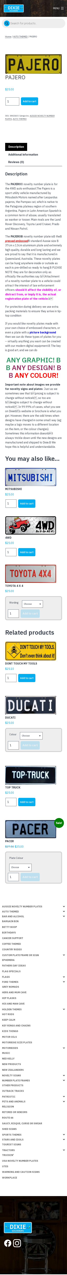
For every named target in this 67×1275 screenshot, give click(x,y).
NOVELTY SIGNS (11, 1075)
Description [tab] (16, 146)
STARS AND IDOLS (13, 1139)
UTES (5, 1166)
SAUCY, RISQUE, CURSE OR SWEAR (22, 1123)
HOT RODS (8, 1014)
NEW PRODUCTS (11, 1064)
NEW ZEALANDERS (13, 1069)
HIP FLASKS (9, 998)
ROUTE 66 (7, 1117)
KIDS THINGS (10, 1031)
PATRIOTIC (8, 1096)
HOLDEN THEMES (12, 1009)
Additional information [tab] (23, 154)
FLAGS (6, 976)
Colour (12, 734)
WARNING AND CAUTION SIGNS (21, 1171)
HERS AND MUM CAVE (14, 992)
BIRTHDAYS (9, 932)
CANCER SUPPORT (12, 938)
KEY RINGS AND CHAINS (16, 1025)
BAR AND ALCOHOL (13, 916)
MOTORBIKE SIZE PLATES (17, 1042)
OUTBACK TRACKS (13, 1090)
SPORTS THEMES (11, 1134)
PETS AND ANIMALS (13, 1101)
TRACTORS (8, 1150)
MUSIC (6, 1053)
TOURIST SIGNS (11, 1144)
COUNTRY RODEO (12, 949)
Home (8, 36)
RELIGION (8, 1106)
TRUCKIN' (8, 1155)
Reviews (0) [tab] (16, 162)
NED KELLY (8, 1058)
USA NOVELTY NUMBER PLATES (20, 1160)
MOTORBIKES (10, 1048)
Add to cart (29, 101)
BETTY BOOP (9, 927)
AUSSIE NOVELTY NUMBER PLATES (22, 906)
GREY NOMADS (10, 986)
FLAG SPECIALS (11, 971)
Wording (14, 602)
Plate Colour (16, 858)
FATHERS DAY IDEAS (14, 965)
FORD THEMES (10, 981)
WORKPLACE (9, 1177)
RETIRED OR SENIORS (14, 1112)
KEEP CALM (8, 1019)
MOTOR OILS (9, 1036)
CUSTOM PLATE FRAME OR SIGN (20, 955)
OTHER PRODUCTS (12, 1085)
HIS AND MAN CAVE (13, 1003)
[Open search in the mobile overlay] (33, 23)
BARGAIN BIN (10, 921)
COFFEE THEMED (11, 943)
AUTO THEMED (20, 36)
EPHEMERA (8, 960)
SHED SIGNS (9, 1129)
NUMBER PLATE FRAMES (16, 1080)
